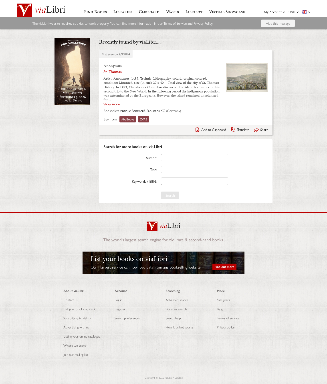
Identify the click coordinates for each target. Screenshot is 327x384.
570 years (223, 299)
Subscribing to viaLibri (77, 318)
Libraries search (176, 308)
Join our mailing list (75, 354)
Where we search (75, 345)
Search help (173, 318)
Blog (219, 308)
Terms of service (228, 318)
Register (120, 308)
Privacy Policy (203, 23)
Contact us (70, 299)
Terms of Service (175, 23)
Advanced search (177, 299)
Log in (118, 299)
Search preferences (127, 318)
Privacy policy (225, 327)
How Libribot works (179, 327)
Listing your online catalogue (81, 336)
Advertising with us (76, 327)
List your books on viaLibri (81, 308)
